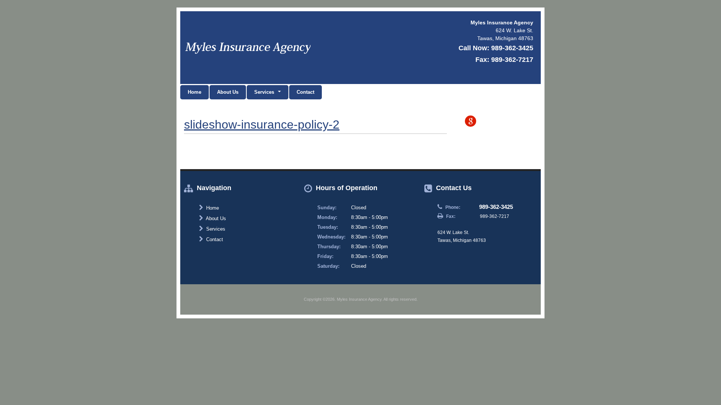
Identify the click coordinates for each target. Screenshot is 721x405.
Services (215, 229)
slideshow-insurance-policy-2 (261, 124)
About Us (227, 92)
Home (194, 92)
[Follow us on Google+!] (470, 121)
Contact (305, 92)
